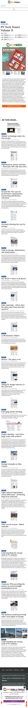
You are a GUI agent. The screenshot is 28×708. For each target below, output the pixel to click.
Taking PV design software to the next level (13, 385)
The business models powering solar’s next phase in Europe (13, 615)
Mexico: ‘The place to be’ (11, 359)
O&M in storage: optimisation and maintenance (13, 251)
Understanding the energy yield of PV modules (11, 554)
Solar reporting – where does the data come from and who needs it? (13, 307)
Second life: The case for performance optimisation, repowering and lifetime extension (12, 195)
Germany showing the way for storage (13, 225)
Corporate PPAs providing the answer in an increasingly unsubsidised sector (13, 586)
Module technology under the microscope (13, 137)
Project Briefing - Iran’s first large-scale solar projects (12, 435)
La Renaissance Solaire (10, 335)
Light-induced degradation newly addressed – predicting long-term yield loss (13, 494)
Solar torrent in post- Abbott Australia (12, 525)
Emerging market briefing (11, 412)
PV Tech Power (4, 24)
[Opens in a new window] (4, 680)
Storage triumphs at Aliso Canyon (11, 465)
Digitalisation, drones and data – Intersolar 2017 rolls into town (14, 165)
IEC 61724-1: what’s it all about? (13, 278)
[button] (7, 35)
